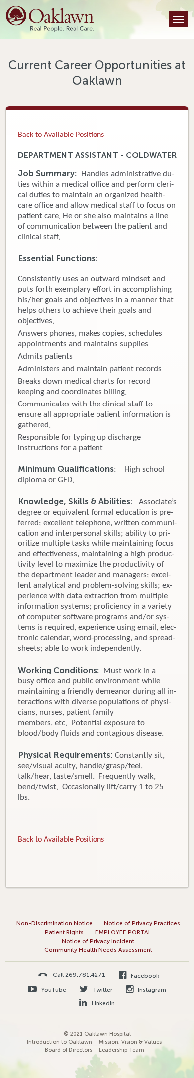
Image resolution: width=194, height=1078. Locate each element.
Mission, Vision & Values (130, 1042)
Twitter (101, 989)
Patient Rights (64, 932)
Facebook (144, 975)
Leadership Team (121, 1050)
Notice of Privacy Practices (142, 923)
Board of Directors (68, 1050)
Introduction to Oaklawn (59, 1042)
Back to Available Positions (61, 135)
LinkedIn (102, 1003)
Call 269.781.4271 (79, 974)
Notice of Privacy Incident (98, 941)
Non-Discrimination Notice (54, 923)
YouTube (53, 989)
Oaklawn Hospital (50, 19)
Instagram (151, 989)
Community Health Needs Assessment (98, 949)
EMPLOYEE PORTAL (123, 932)
